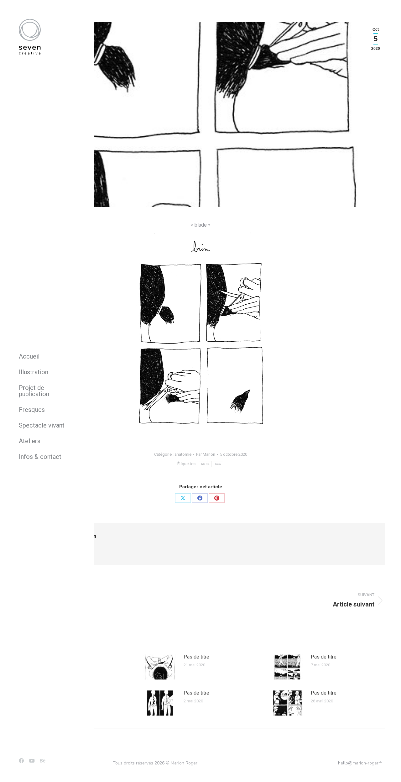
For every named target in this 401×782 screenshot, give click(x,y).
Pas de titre (196, 657)
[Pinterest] (217, 498)
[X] (183, 498)
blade (205, 464)
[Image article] (160, 667)
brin (218, 464)
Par (205, 454)
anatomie (182, 454)
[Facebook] (200, 498)
